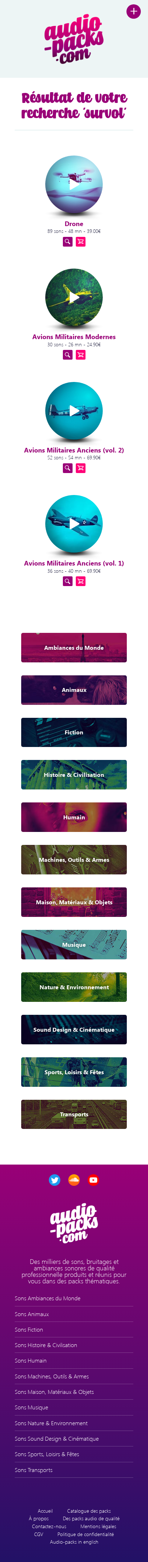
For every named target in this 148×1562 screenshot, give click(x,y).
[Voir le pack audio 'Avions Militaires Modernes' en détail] (68, 355)
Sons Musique (31, 1407)
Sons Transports (33, 1469)
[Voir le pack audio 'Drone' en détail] (68, 242)
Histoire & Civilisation (74, 774)
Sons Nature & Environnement (51, 1423)
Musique (74, 944)
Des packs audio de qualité (91, 1518)
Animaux (74, 689)
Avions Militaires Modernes (74, 336)
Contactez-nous (49, 1526)
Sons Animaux (32, 1314)
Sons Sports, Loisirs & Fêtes (47, 1454)
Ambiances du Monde (74, 647)
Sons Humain (31, 1360)
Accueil (45, 1510)
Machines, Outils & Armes (74, 859)
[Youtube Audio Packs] (93, 1180)
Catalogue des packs (89, 1510)
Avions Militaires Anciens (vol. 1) (74, 563)
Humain (74, 817)
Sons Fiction (29, 1329)
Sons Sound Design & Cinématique (57, 1438)
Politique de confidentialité (85, 1534)
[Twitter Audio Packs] (54, 1180)
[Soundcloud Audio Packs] (74, 1180)
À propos (38, 1518)
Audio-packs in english (74, 1541)
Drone (74, 223)
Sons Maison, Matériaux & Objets (54, 1391)
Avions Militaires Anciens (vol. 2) (74, 450)
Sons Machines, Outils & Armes (52, 1376)
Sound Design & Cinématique (74, 1029)
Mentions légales (98, 1526)
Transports (74, 1114)
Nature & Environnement (74, 987)
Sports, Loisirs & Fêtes (74, 1072)
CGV (38, 1534)
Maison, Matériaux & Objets (74, 902)
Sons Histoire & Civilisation (46, 1345)
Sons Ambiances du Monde (47, 1298)
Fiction (74, 732)
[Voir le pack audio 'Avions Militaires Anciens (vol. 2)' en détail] (68, 468)
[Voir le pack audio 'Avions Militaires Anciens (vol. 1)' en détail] (68, 581)
